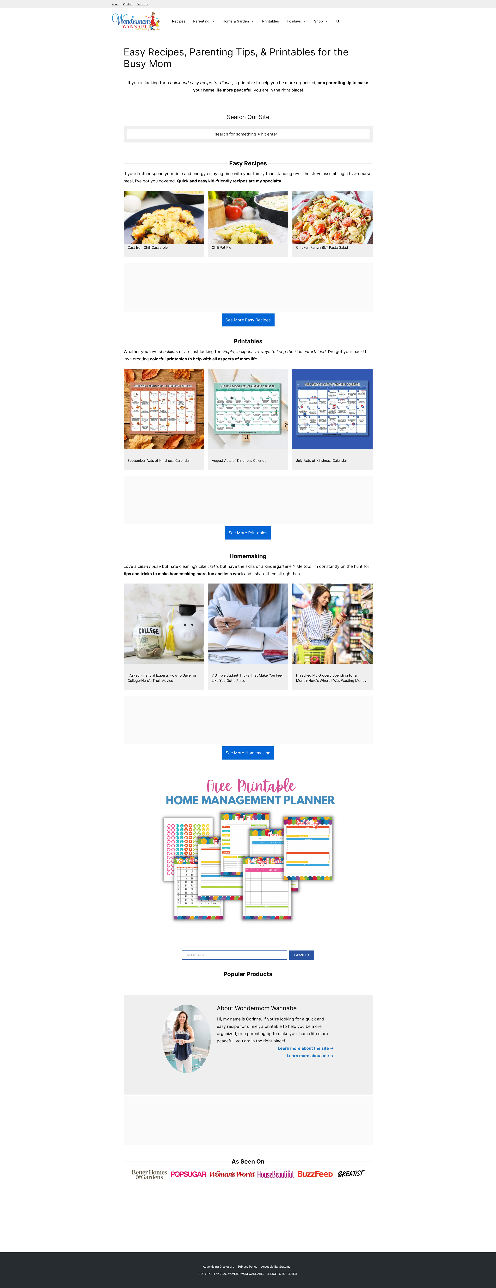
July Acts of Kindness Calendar (321, 460)
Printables (270, 21)
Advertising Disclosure (218, 1266)
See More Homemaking (248, 752)
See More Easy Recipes (248, 320)
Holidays (294, 21)
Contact (128, 4)
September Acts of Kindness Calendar (158, 460)
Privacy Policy (247, 1266)
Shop (318, 21)
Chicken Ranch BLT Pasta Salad (322, 247)
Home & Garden (236, 21)
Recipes (178, 21)
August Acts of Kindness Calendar (240, 460)
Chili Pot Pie (221, 247)
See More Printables (248, 532)
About (115, 4)
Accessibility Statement (277, 1266)
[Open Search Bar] (337, 21)
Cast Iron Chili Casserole (147, 247)
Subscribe (143, 4)
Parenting (201, 21)
